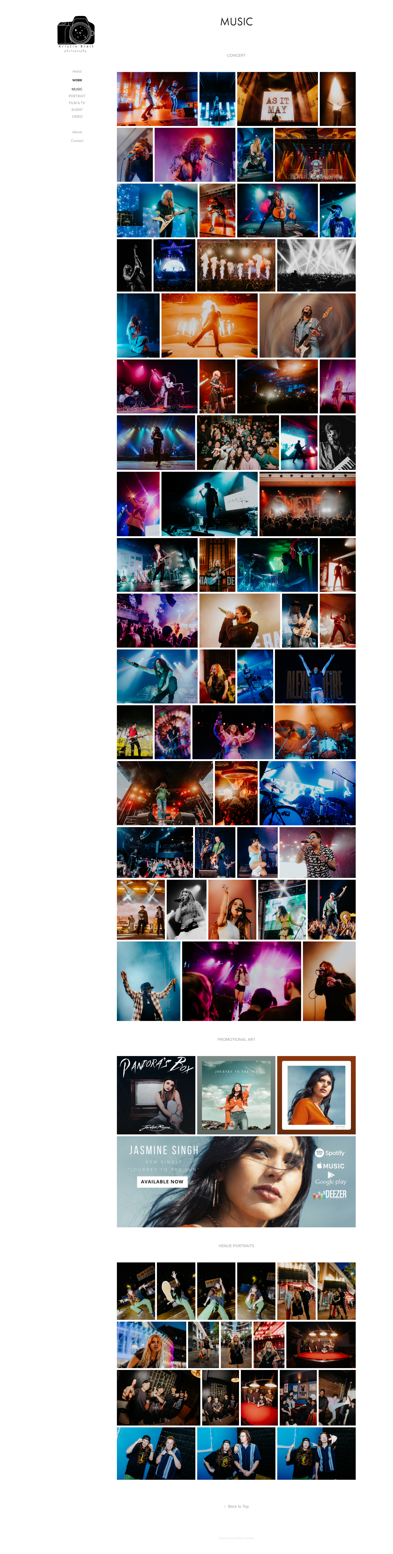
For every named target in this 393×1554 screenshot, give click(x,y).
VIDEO (77, 116)
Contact (77, 140)
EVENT (77, 109)
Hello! (77, 71)
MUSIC (77, 89)
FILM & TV (77, 102)
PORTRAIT (77, 95)
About (77, 131)
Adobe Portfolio (244, 1538)
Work (77, 80)
